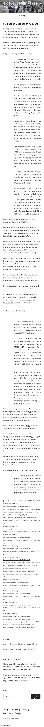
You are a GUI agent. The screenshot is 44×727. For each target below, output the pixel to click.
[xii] (11, 470)
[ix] (29, 426)
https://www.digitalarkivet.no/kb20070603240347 (16, 560)
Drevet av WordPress (11, 718)
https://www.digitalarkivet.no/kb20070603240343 (16, 548)
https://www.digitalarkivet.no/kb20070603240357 (16, 582)
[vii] (23, 311)
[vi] (18, 300)
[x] (32, 437)
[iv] (12, 244)
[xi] (10, 465)
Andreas (13, 434)
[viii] (30, 412)
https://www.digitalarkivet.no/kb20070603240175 (16, 506)
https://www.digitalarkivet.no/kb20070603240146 (16, 537)
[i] (21, 29)
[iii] (29, 230)
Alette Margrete (35, 197)
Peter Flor (34, 219)
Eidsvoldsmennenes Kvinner (20, 5)
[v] (25, 258)
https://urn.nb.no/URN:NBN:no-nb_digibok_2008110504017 (19, 517)
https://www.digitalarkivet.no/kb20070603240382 (16, 605)
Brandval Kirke (8, 303)
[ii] (30, 54)
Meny (23, 15)
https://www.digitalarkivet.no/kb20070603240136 (16, 529)
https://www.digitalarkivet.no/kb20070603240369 (16, 593)
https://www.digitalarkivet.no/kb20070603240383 (16, 616)
